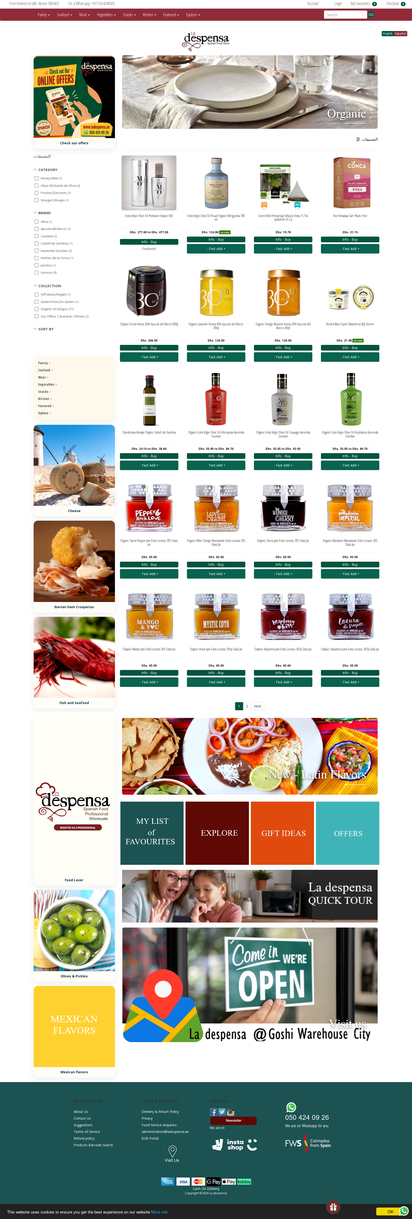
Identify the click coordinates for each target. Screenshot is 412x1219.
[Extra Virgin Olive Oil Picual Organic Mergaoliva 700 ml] (216, 183)
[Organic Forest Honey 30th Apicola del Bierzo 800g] (149, 291)
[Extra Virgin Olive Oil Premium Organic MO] (149, 183)
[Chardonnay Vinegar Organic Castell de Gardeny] (149, 399)
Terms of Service (87, 1131)
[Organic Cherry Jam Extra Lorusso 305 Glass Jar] (283, 507)
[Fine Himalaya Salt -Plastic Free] (350, 183)
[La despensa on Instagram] (230, 1112)
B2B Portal (150, 1138)
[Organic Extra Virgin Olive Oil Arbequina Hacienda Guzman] (216, 399)
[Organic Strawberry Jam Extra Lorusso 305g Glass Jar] (350, 616)
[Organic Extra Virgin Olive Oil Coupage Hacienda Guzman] (283, 399)
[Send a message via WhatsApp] (404, 1211)
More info (159, 1212)
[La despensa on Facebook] (214, 1112)
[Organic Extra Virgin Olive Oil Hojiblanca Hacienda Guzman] (350, 399)
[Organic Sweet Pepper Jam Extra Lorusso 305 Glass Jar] (149, 507)
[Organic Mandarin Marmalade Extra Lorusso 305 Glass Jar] (350, 507)
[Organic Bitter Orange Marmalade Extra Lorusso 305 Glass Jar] (216, 507)
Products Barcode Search (93, 1145)
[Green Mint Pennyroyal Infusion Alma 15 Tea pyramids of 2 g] (283, 183)
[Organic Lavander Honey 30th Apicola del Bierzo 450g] (216, 291)
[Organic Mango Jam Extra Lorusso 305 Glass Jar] (149, 616)
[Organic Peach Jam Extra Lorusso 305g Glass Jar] (216, 616)
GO (371, 14)
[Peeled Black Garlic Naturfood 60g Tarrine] (350, 291)
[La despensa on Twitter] (222, 1112)
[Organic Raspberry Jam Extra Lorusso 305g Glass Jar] (283, 616)
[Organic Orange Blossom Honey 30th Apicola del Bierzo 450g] (283, 291)
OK (390, 1211)
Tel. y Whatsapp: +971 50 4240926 (91, 3)
